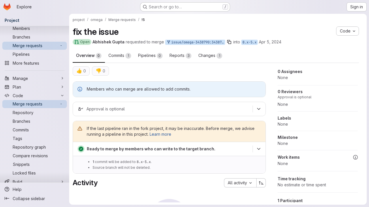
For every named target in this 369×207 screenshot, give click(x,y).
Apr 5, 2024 (270, 41)
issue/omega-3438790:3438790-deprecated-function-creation (197, 42)
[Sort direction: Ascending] (261, 182)
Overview (88, 55)
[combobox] (240, 182)
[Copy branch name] (229, 42)
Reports (180, 55)
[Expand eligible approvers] (258, 109)
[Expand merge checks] (258, 148)
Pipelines (149, 55)
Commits (118, 55)
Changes (209, 55)
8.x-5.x (249, 42)
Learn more (160, 134)
